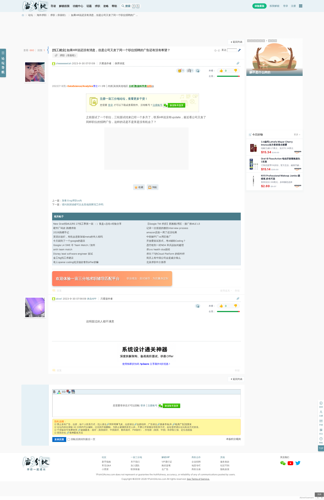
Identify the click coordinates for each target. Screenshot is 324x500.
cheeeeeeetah (63, 63)
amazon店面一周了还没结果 (161, 232)
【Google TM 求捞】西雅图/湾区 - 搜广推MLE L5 (173, 223)
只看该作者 (105, 63)
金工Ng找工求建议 (63, 257)
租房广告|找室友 (183, 424)
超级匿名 (85, 429)
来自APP (91, 298)
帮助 (114, 5)
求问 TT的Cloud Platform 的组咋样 (165, 253)
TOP (321, 448)
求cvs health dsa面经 (158, 249)
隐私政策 (224, 469)
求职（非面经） (58, 15)
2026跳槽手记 (61, 232)
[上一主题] (215, 50)
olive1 (59, 298)
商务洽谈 (196, 469)
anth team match (62, 249)
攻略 (106, 5)
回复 (59, 290)
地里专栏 (196, 465)
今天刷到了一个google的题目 (69, 240)
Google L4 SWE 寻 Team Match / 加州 (74, 245)
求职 (97, 5)
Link (64, 392)
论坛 (30, 15)
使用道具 (225, 290)
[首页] (35, 6)
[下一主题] (219, 50)
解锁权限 (64, 5)
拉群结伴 (141, 424)
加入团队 (135, 465)
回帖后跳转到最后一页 (83, 439)
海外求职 (41, 15)
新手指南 (106, 461)
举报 (237, 290)
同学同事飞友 (116, 424)
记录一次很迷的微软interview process (167, 228)
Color (59, 392)
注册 (293, 5)
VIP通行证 (167, 461)
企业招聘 (196, 461)
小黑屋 (105, 469)
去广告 (320, 497)
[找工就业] (59, 50)
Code (73, 392)
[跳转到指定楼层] (239, 50)
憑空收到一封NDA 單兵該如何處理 (165, 245)
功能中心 (78, 5)
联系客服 (135, 469)
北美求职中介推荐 (156, 262)
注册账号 (157, 104)
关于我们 (135, 461)
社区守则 (224, 465)
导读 (53, 5)
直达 (223, 50)
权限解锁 (274, 5)
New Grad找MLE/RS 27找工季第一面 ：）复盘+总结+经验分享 (87, 223)
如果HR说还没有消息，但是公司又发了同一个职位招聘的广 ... (104, 15)
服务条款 (224, 461)
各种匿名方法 (76, 432)
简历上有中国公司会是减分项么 (163, 257)
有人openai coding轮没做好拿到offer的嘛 (76, 262)
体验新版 (259, 5)
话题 (89, 5)
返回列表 (237, 41)
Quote (68, 392)
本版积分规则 (233, 439)
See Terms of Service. (198, 479)
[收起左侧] (47, 50)
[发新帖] (28, 41)
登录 (285, 5)
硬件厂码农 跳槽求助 (64, 228)
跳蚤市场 (164, 424)
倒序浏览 (119, 63)
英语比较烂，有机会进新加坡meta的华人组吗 (78, 236)
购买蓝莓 (166, 465)
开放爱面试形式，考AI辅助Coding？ (166, 240)
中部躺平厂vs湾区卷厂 (158, 236)
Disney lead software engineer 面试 (73, 253)
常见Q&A (106, 465)
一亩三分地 (22, 15)
